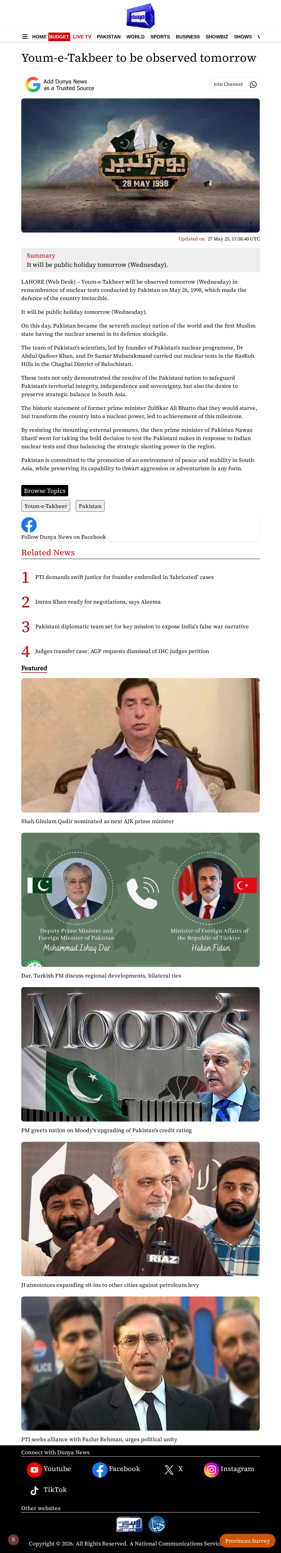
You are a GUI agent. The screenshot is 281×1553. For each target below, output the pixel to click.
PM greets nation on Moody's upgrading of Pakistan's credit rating (106, 1130)
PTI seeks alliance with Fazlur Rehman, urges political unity (99, 1439)
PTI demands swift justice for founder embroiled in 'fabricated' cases (124, 577)
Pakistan (109, 36)
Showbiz (217, 36)
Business (188, 36)
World (135, 36)
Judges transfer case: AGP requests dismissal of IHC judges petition (122, 651)
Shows (243, 36)
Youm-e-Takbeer (45, 506)
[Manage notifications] (13, 1539)
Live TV (82, 36)
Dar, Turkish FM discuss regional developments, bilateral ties (101, 975)
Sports (160, 36)
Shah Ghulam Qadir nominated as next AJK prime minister (97, 821)
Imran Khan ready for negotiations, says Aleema (98, 601)
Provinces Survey (247, 1540)
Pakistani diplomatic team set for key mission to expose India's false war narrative (142, 626)
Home (39, 36)
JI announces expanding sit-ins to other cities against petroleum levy (110, 1285)
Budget (59, 36)
